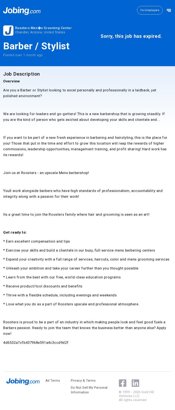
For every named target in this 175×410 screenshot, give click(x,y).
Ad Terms (52, 380)
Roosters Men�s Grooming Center (43, 28)
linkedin (135, 383)
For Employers (149, 10)
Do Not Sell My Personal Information (89, 390)
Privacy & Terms (83, 380)
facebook (122, 383)
